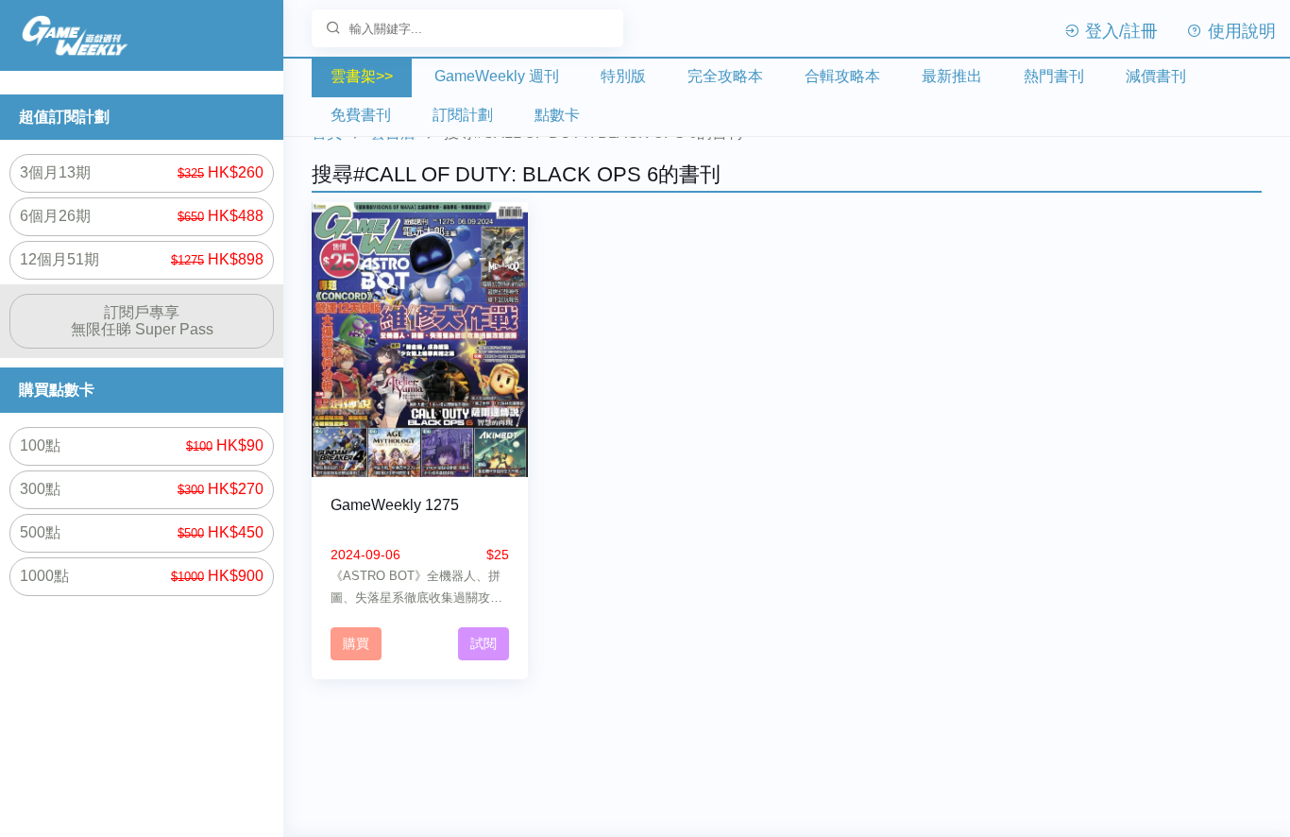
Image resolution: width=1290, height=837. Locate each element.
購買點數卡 (56, 390)
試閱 (483, 643)
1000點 (141, 576)
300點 (141, 489)
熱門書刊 (1054, 76)
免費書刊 (361, 115)
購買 (356, 643)
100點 (141, 445)
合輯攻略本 (842, 76)
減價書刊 (1156, 76)
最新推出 (952, 76)
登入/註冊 (1119, 31)
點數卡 (557, 115)
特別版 (623, 76)
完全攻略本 (725, 76)
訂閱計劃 (463, 115)
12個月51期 (141, 259)
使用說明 (1239, 31)
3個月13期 (141, 172)
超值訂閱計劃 (64, 117)
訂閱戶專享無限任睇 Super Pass (142, 320)
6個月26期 (141, 216)
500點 (141, 532)
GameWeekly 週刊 (496, 76)
